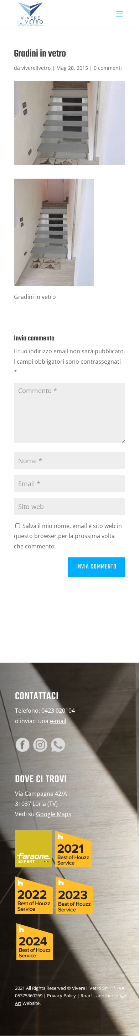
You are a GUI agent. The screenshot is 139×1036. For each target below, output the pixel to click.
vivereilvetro (36, 67)
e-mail (58, 721)
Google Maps (53, 814)
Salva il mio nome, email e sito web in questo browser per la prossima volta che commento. (68, 536)
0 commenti (108, 67)
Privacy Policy (61, 995)
